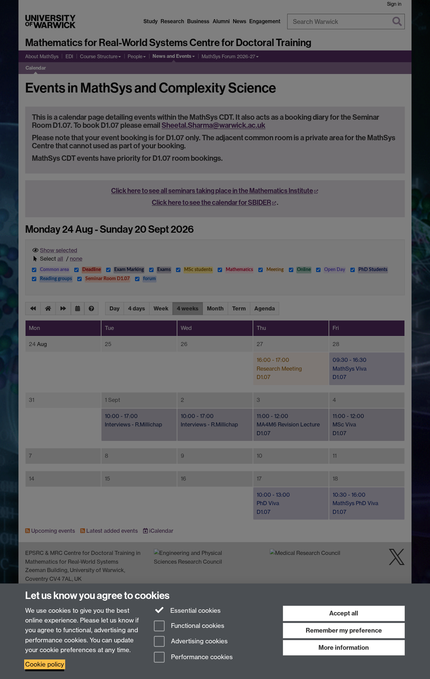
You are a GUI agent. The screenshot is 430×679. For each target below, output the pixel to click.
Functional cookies (196, 626)
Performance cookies (201, 657)
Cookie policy (44, 664)
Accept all (343, 613)
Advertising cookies (198, 641)
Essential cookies (195, 610)
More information (343, 647)
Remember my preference (344, 630)
